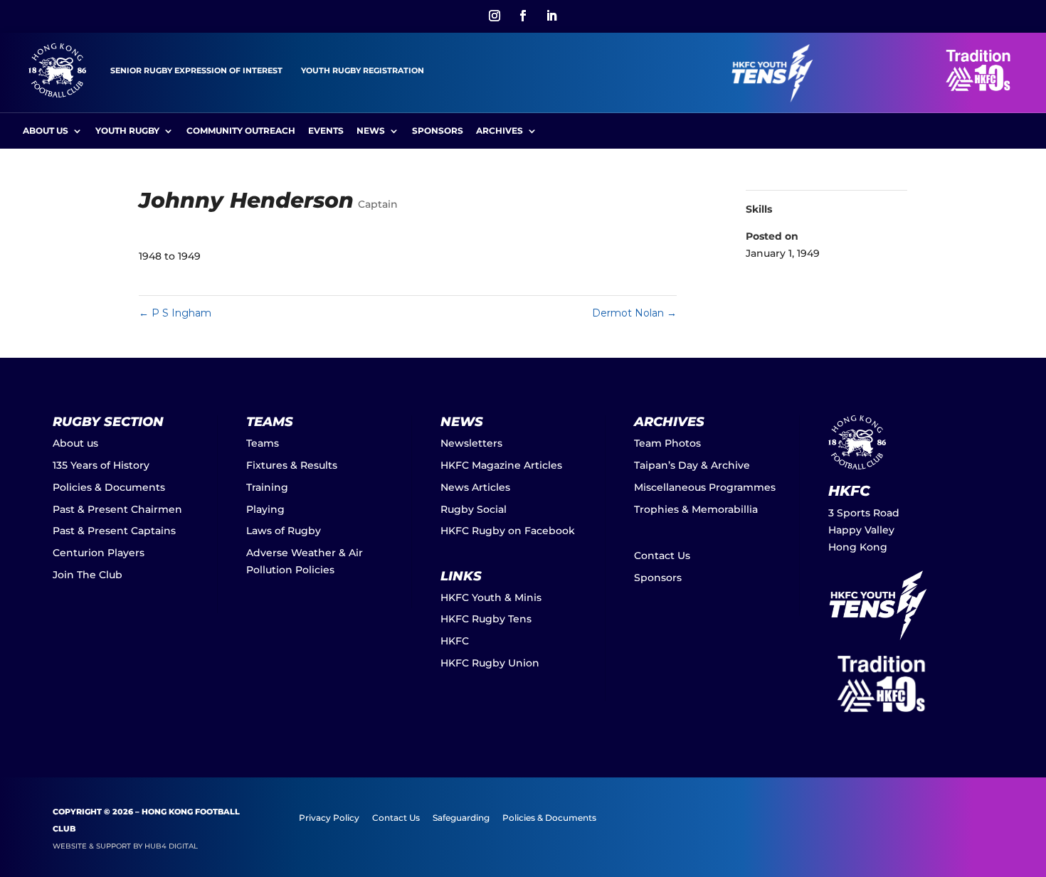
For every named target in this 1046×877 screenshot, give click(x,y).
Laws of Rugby (283, 530)
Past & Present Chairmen (117, 509)
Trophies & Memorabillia (696, 509)
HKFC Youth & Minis (491, 597)
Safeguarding (461, 818)
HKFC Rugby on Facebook (507, 530)
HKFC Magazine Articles (501, 465)
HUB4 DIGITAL (171, 846)
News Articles (475, 487)
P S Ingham (175, 313)
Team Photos (667, 443)
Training (267, 487)
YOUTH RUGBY (127, 131)
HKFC (454, 640)
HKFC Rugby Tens (486, 618)
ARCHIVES (499, 131)
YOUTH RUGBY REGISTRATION (362, 70)
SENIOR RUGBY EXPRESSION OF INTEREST (196, 70)
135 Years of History (101, 465)
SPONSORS (437, 131)
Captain (378, 204)
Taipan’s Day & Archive (692, 465)
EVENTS (326, 131)
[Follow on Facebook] (523, 15)
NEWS (370, 131)
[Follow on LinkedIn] (551, 15)
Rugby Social (473, 509)
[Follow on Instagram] (494, 15)
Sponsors (658, 577)
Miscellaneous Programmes (705, 487)
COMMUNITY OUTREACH (240, 131)
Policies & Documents (109, 487)
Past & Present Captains (114, 530)
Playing (265, 509)
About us (75, 443)
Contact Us (662, 555)
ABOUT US (45, 131)
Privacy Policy (329, 818)
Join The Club (87, 574)
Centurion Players (98, 552)
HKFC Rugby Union (489, 663)
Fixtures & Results (291, 465)
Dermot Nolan (634, 313)
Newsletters (471, 443)
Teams (262, 443)
